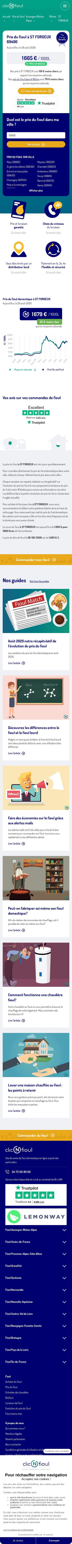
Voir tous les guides (39, 581)
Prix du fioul (18, 16)
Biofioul (9, 1397)
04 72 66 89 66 (21, 1172)
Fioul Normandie (14, 1289)
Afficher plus (36, 190)
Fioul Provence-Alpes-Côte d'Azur (23, 1253)
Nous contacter (13, 1444)
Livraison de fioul (13, 1403)
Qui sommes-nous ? (15, 1428)
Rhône (52, 16)
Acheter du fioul (13, 1381)
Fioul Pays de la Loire (16, 1349)
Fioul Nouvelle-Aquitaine (19, 1301)
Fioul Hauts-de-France (17, 1241)
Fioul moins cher (13, 1413)
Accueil (6, 16)
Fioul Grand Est (13, 1265)
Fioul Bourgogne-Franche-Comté (23, 1325)
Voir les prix (33, 144)
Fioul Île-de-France (15, 1361)
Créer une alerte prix (36, 91)
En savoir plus (18, 232)
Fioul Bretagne (13, 1337)
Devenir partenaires (15, 1439)
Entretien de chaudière (16, 1392)
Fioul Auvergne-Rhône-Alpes (21, 1229)
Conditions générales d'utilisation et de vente (27, 1449)
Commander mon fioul (33, 559)
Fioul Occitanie (13, 1277)
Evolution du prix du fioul (18, 1408)
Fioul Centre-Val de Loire (19, 1313)
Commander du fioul (33, 1135)
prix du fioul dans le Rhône (26, 79)
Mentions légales (13, 1433)
